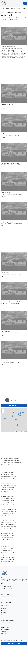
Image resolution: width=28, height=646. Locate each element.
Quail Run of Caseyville (8, 46)
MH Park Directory (6, 602)
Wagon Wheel (5, 331)
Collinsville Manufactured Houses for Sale (10, 460)
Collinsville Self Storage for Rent (8, 467)
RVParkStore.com (5, 627)
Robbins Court (5, 192)
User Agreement (5, 616)
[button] (17, 425)
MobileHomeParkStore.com (12, 580)
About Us (3, 610)
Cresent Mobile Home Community (11, 163)
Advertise (3, 612)
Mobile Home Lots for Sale (7, 596)
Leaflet (18, 431)
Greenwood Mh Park (7, 104)
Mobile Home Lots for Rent (7, 599)
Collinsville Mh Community (9, 134)
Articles (3, 590)
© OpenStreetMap (23, 431)
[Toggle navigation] (25, 3)
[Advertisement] (14, 382)
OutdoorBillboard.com (6, 633)
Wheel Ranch (5, 272)
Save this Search (14, 644)
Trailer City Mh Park (7, 222)
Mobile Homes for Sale (6, 586)
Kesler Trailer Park (6, 361)
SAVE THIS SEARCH (13, 405)
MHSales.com (4, 631)
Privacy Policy (4, 614)
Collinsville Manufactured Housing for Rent (11, 462)
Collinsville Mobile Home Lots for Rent (10, 464)
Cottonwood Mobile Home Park (10, 302)
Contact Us (3, 608)
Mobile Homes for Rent (6, 588)
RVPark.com (4, 625)
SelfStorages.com (5, 629)
